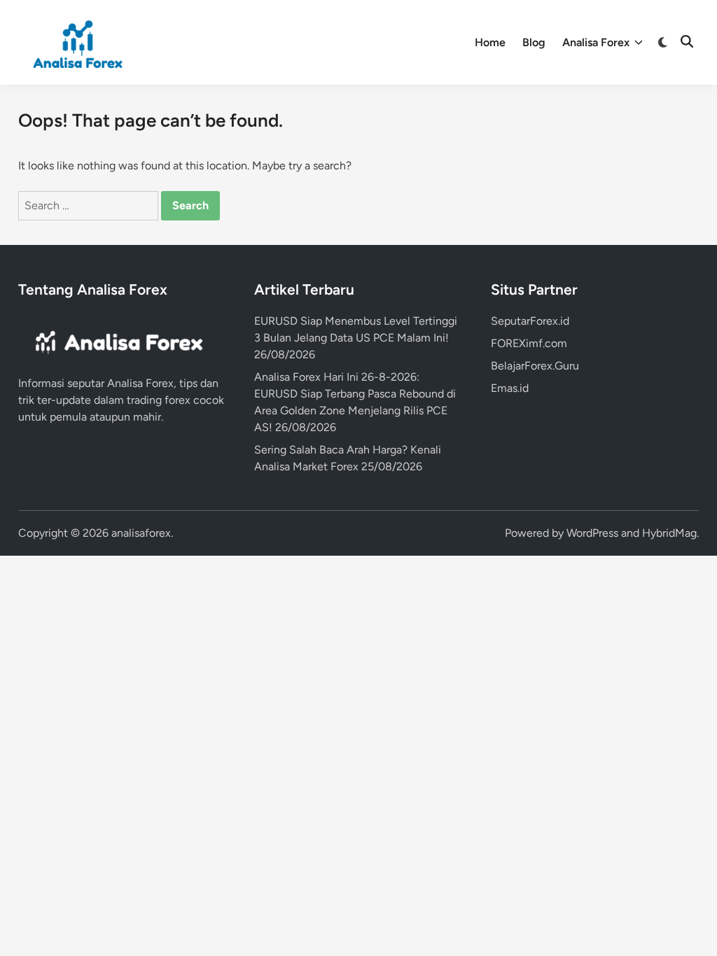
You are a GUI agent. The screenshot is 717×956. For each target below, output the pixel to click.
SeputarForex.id (530, 321)
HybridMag (669, 533)
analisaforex (141, 533)
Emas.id (510, 388)
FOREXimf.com (529, 343)
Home (490, 42)
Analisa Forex (595, 42)
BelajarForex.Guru (535, 365)
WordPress (592, 533)
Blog (533, 42)
